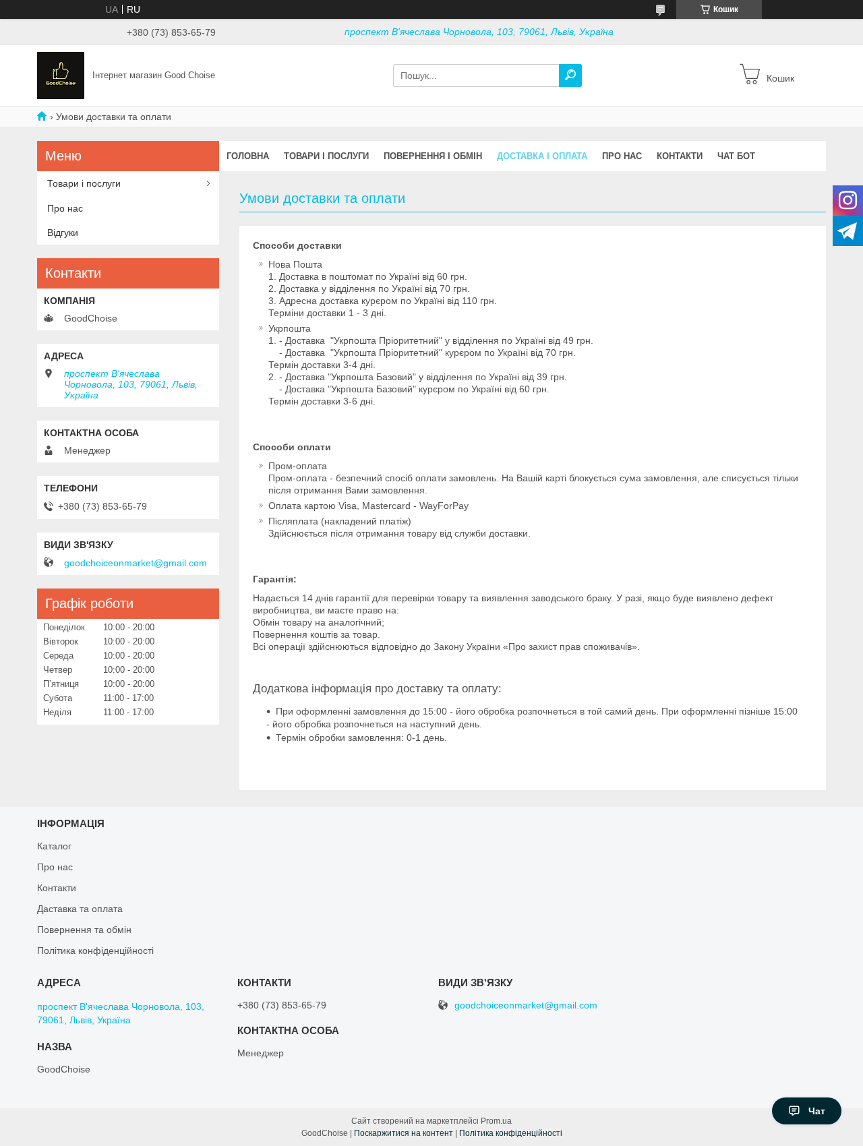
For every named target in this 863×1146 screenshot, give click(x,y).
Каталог (54, 846)
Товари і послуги (326, 156)
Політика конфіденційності (95, 950)
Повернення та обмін (84, 929)
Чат (816, 1111)
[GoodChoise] (60, 74)
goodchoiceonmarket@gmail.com (135, 562)
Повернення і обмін (433, 156)
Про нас (622, 156)
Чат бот (736, 156)
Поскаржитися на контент (403, 1133)
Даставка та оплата (80, 908)
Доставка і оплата (542, 156)
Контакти (680, 156)
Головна (248, 156)
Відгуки (62, 232)
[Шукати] (570, 75)
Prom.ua (496, 1121)
